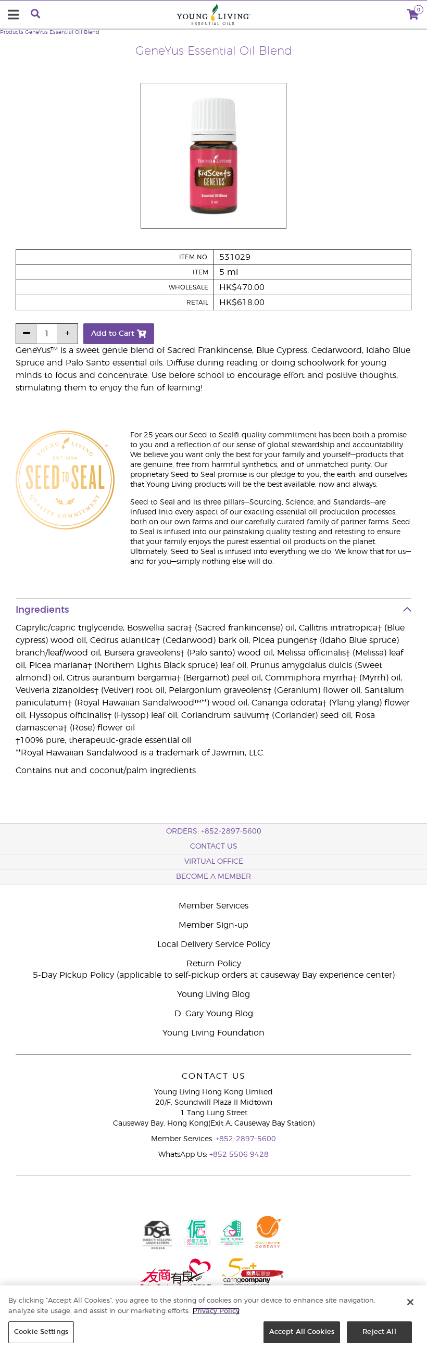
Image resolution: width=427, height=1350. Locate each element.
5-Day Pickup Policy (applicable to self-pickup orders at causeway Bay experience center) (214, 975)
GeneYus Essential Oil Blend (62, 32)
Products (11, 32)
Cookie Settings (41, 1332)
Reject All (379, 1332)
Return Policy (213, 964)
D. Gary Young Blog (213, 1014)
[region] (213, 1317)
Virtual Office (213, 861)
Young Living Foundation (213, 1033)
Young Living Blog (213, 994)
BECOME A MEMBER (213, 876)
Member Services (213, 906)
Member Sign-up (213, 925)
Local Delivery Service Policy (213, 944)
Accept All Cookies (301, 1332)
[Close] (410, 1302)
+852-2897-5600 (246, 1139)
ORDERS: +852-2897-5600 (213, 831)
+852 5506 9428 (239, 1154)
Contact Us (213, 846)
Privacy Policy (216, 1311)
